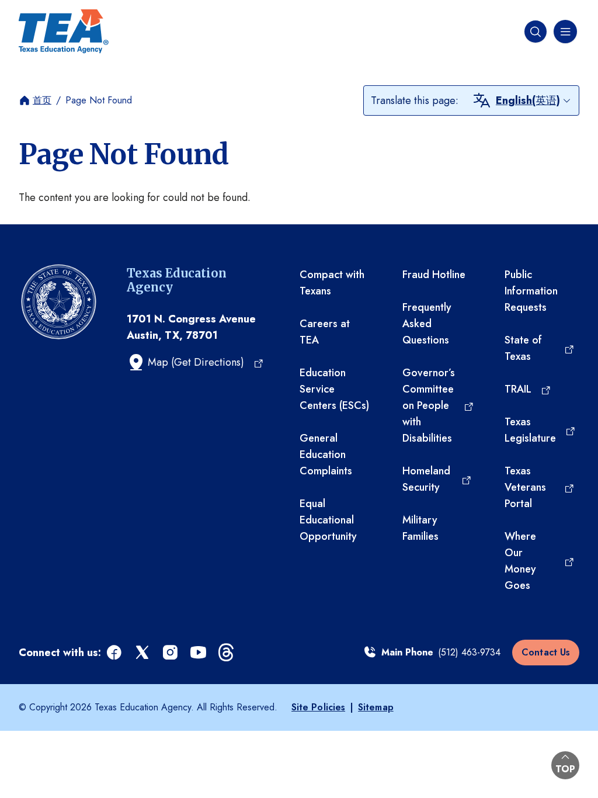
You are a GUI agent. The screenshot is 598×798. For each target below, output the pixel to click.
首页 (42, 100)
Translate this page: (414, 100)
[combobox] (534, 100)
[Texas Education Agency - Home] (64, 31)
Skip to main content (48, 11)
